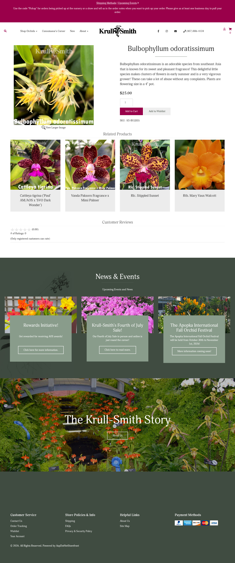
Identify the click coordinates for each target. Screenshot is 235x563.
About (83, 31)
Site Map (124, 526)
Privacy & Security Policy (78, 531)
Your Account (17, 536)
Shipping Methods (106, 3)
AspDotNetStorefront (67, 545)
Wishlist (14, 531)
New (72, 31)
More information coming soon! (194, 351)
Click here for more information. (41, 350)
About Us (117, 435)
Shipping (70, 521)
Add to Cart (131, 111)
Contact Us (16, 521)
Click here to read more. (118, 349)
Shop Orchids (28, 31)
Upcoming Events (127, 3)
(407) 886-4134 (195, 31)
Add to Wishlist (157, 111)
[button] (5, 31)
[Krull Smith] (117, 31)
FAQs (68, 526)
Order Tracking (18, 526)
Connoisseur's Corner (53, 31)
